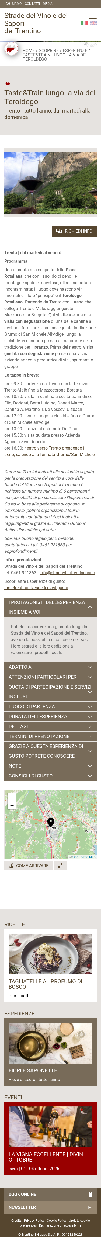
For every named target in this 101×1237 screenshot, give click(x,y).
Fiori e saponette (33, 1070)
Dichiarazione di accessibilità (60, 1225)
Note (15, 766)
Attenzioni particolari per (42, 677)
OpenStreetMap (84, 856)
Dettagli (20, 726)
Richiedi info (78, 231)
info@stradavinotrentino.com (67, 572)
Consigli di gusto (31, 776)
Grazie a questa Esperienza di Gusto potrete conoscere (46, 751)
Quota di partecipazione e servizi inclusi (50, 691)
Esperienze (75, 50)
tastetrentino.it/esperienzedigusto (36, 587)
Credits (16, 1220)
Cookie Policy (57, 1220)
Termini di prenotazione (39, 736)
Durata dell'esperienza (38, 716)
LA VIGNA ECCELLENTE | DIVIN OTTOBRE (46, 1157)
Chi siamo (14, 4)
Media (48, 4)
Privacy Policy (34, 1220)
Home (29, 50)
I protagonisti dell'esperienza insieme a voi (47, 607)
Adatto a (20, 667)
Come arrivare (31, 865)
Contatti (32, 4)
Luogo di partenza (32, 706)
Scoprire (49, 50)
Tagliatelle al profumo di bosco (45, 984)
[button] (50, 819)
